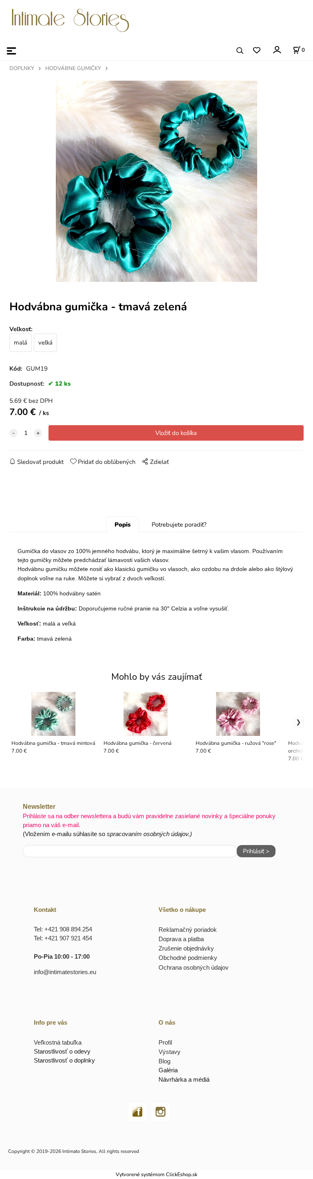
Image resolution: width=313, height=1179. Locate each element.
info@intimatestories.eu (65, 971)
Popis (122, 524)
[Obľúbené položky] (256, 51)
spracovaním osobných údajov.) (149, 834)
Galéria (168, 1070)
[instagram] (161, 1111)
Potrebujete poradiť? (179, 524)
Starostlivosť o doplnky (64, 1060)
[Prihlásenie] (276, 50)
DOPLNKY (21, 68)
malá (20, 342)
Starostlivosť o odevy (62, 1051)
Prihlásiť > (256, 851)
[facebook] (137, 1111)
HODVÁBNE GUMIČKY (73, 68)
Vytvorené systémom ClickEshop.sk (156, 1174)
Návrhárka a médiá (184, 1079)
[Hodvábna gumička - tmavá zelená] (156, 181)
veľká (45, 342)
